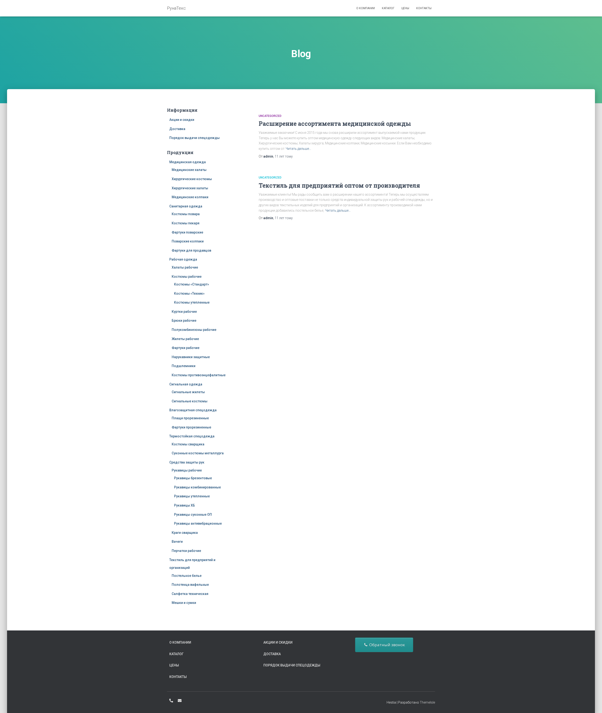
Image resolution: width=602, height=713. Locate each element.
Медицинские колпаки (190, 197)
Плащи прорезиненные (190, 418)
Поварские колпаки (188, 241)
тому (284, 156)
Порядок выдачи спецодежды (194, 138)
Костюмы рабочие (187, 276)
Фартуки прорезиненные (191, 427)
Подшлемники (183, 366)
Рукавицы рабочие (187, 470)
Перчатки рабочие (186, 551)
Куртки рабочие (184, 311)
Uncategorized (270, 116)
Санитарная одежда (185, 206)
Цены (405, 8)
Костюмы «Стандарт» (191, 284)
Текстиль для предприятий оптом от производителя (339, 185)
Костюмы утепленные (192, 302)
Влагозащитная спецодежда (193, 410)
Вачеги (177, 541)
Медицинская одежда (187, 162)
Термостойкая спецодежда (191, 436)
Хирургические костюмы (192, 179)
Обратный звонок (386, 644)
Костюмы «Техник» (189, 293)
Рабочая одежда (183, 259)
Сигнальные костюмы (189, 401)
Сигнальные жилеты (188, 392)
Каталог (388, 8)
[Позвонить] (171, 700)
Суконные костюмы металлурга (198, 453)
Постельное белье (187, 576)
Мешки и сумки (184, 603)
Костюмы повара (186, 214)
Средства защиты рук (186, 462)
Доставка (177, 129)
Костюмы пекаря (185, 223)
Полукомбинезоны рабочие (194, 330)
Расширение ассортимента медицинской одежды (335, 123)
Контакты (424, 8)
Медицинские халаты (189, 170)
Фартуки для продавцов (191, 250)
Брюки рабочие (184, 320)
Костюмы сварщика (188, 444)
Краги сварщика (185, 533)
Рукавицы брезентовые (193, 478)
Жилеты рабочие (185, 339)
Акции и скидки (181, 120)
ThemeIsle (427, 702)
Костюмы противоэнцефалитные (199, 375)
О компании (365, 8)
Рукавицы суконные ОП (193, 514)
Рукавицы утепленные (192, 496)
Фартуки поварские (187, 232)
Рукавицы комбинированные (197, 487)
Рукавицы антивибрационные (198, 523)
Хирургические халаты (190, 188)
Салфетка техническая (190, 594)
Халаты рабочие (185, 267)
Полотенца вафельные (190, 584)
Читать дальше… (298, 149)
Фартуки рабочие (185, 348)
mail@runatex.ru (179, 700)
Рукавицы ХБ (184, 505)
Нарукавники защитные (191, 357)
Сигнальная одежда (185, 384)
